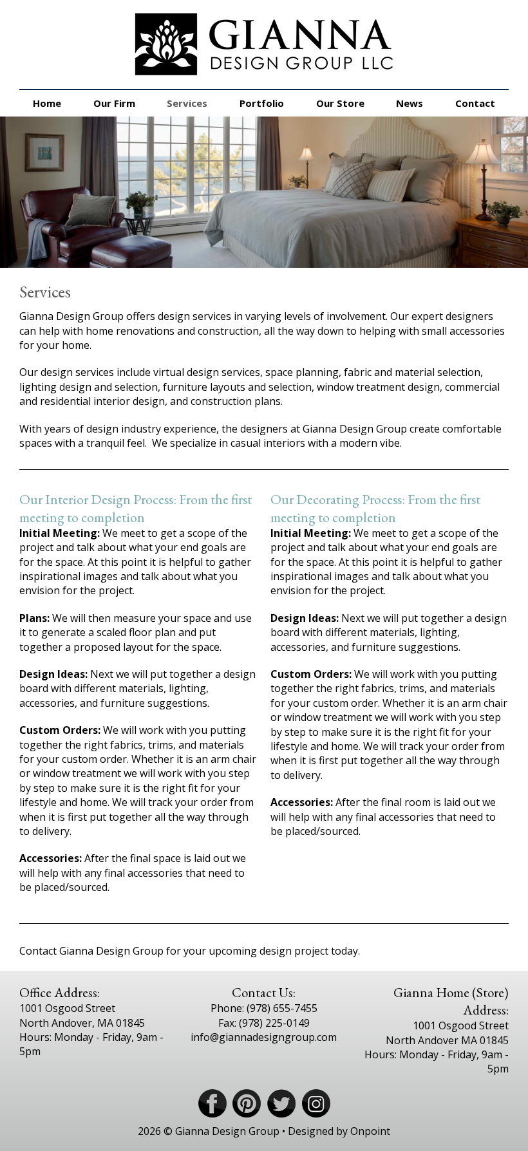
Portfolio (262, 103)
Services (187, 103)
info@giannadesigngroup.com (264, 1037)
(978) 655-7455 (282, 1008)
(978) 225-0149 (274, 1023)
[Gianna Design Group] (264, 44)
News (409, 103)
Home (47, 103)
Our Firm (114, 103)
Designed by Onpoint (339, 1131)
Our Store (340, 103)
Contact (475, 103)
